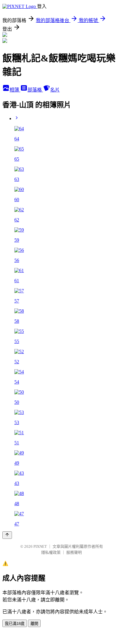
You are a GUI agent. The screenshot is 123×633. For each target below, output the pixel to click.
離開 (34, 623)
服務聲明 (74, 552)
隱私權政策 (51, 552)
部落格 (35, 89)
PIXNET (40, 546)
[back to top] (7, 535)
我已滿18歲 (14, 623)
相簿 (15, 89)
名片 (55, 89)
